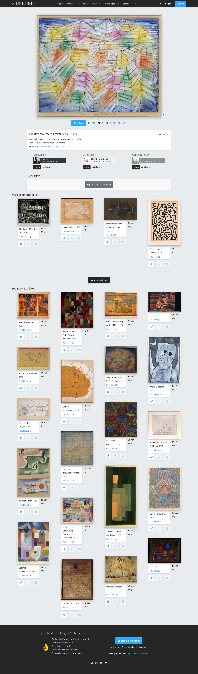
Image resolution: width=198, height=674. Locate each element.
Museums (82, 3)
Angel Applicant (157, 386)
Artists (69, 3)
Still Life (153, 566)
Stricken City (67, 603)
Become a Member (128, 640)
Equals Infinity (68, 227)
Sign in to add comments (99, 184)
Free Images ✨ (111, 3)
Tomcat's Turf (25, 500)
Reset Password (141, 653)
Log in (168, 3)
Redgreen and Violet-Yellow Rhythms (68, 335)
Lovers (153, 315)
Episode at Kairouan (28, 373)
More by (99, 280)
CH (29, 237)
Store (125, 3)
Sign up (180, 3)
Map (59, 3)
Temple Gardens (26, 322)
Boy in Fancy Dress (158, 514)
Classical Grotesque (115, 586)
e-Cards (95, 3)
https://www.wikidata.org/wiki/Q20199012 (53, 146)
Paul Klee (165, 134)
